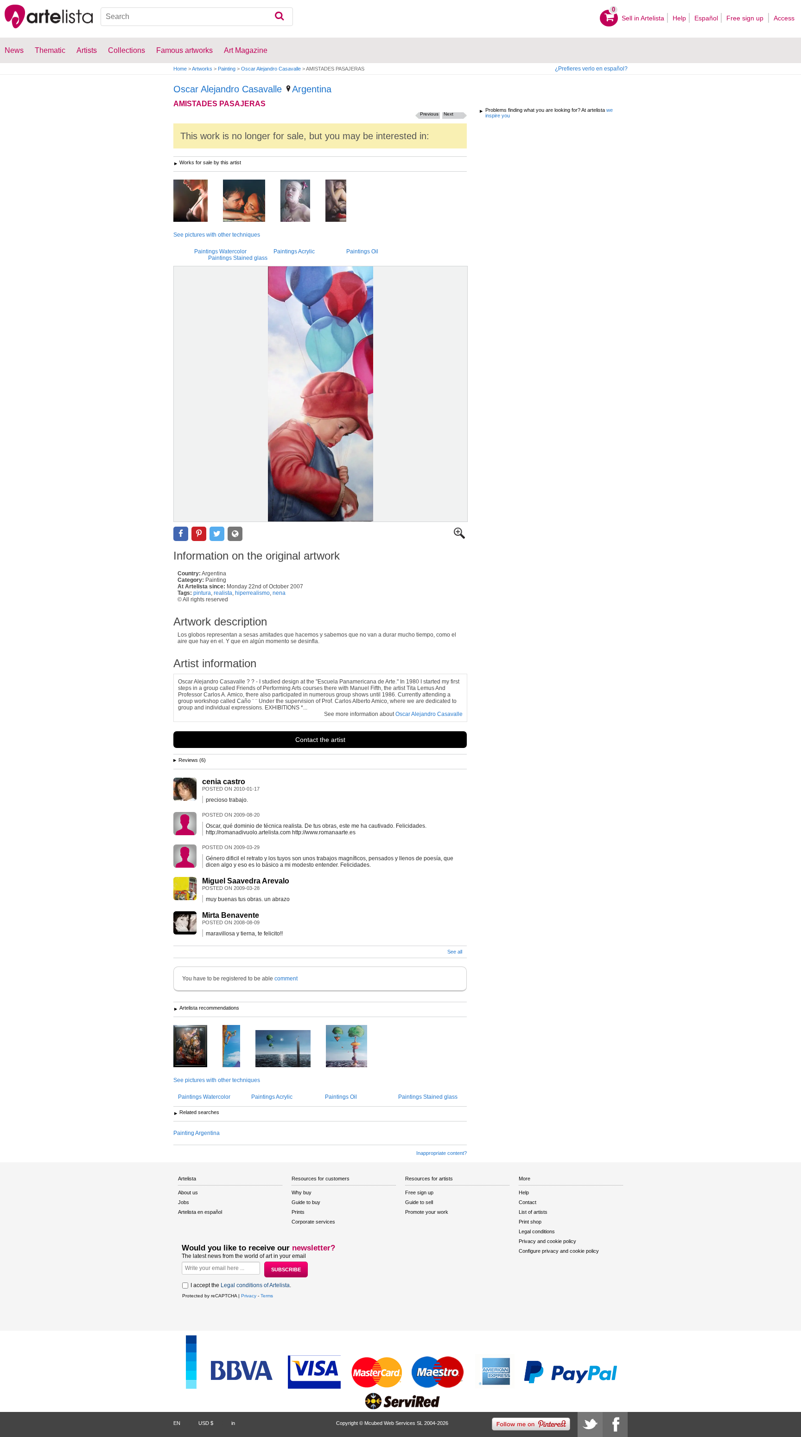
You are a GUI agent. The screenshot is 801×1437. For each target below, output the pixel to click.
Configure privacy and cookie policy (559, 1251)
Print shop (530, 1221)
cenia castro (223, 782)
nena (279, 593)
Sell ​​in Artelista (643, 18)
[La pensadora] (342, 201)
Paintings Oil (362, 251)
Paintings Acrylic (294, 251)
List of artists (533, 1212)
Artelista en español (200, 1212)
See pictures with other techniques (216, 235)
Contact (527, 1202)
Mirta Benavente (230, 915)
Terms (267, 1295)
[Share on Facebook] (180, 534)
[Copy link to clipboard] (235, 534)
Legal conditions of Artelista (255, 1285)
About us (188, 1192)
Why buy (302, 1192)
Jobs (183, 1202)
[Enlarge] (459, 537)
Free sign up (745, 18)
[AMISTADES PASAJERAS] (320, 394)
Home (180, 68)
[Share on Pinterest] (198, 534)
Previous (429, 113)
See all (454, 951)
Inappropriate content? (441, 1153)
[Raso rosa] (302, 201)
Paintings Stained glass (237, 258)
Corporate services (313, 1221)
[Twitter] (590, 1424)
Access (784, 18)
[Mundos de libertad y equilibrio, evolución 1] (353, 1047)
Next (448, 113)
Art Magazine (245, 50)
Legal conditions (537, 1231)
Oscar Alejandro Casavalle (271, 68)
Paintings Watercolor (220, 251)
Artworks (202, 68)
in (233, 1423)
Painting (226, 68)
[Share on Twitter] (217, 534)
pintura (202, 593)
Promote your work (426, 1212)
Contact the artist (320, 739)
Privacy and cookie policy (547, 1241)
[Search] (279, 16)
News (14, 50)
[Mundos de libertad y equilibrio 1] (289, 1049)
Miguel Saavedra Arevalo (245, 881)
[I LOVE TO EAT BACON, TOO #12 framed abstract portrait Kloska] (197, 1047)
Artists (86, 50)
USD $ (205, 1423)
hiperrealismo (252, 593)
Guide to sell (419, 1202)
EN (176, 1423)
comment (286, 978)
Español (706, 18)
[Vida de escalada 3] (238, 1047)
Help (679, 18)
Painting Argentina (196, 1133)
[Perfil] (197, 201)
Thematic (50, 50)
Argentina (311, 89)
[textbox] (197, 16)
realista (223, 593)
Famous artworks (184, 50)
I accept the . (241, 1285)
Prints (298, 1212)
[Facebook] (615, 1424)
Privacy (248, 1295)
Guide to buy (306, 1202)
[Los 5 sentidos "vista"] (251, 201)
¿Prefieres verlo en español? (591, 68)
